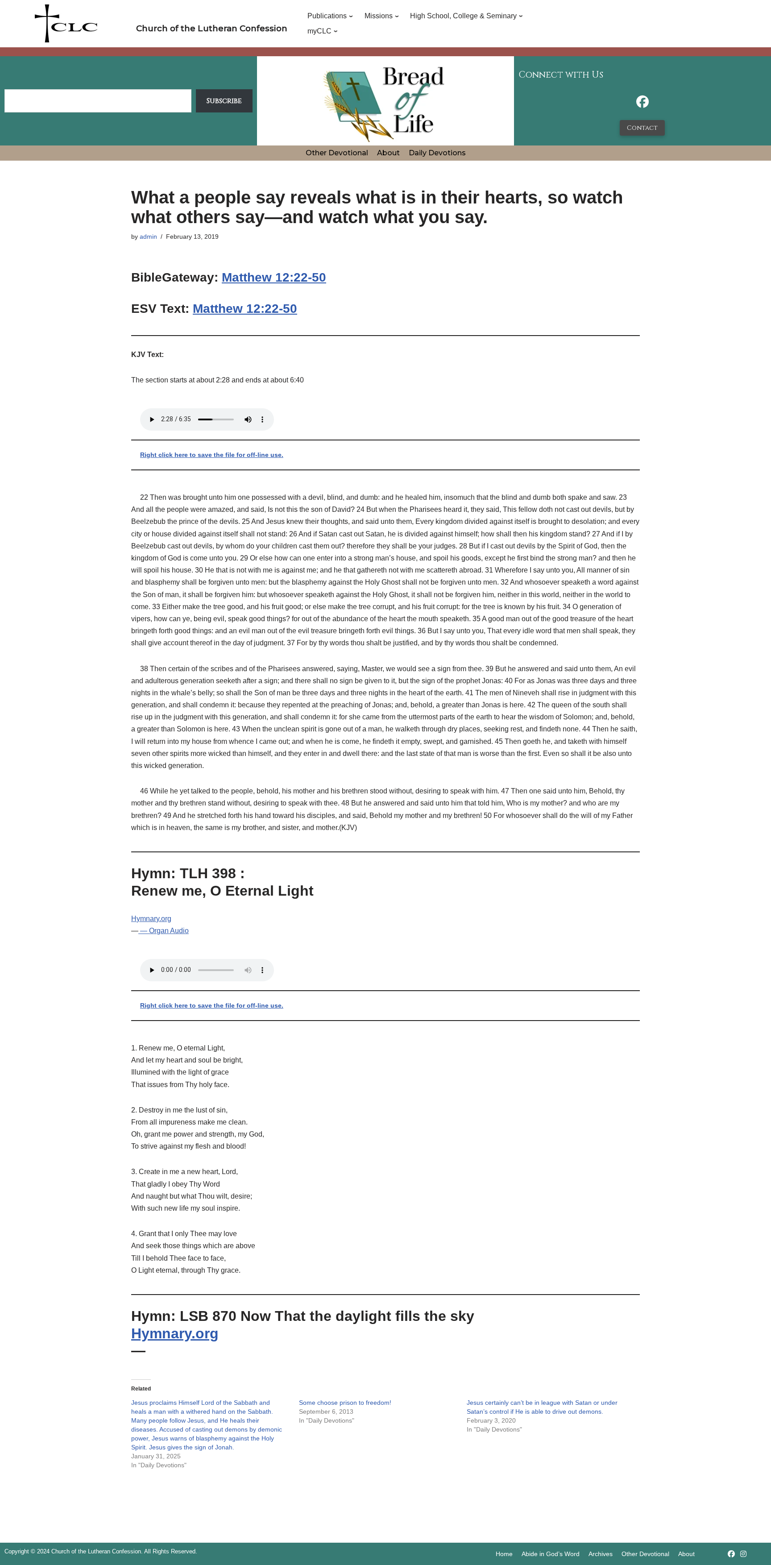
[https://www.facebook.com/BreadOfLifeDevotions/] (642, 104)
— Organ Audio (163, 930)
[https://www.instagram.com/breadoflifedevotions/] (743, 1554)
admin (148, 236)
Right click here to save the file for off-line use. (211, 454)
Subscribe (224, 101)
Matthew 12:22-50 (274, 277)
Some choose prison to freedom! (345, 1402)
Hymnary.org (151, 918)
